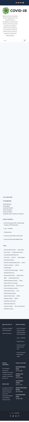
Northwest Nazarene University (10, 280)
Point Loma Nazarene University (11, 288)
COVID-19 (13, 257)
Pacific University (20, 285)
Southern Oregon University (10, 293)
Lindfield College (7, 267)
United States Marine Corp (9, 303)
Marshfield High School (9, 272)
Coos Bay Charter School (17, 252)
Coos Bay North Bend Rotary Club (11, 254)
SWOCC (16, 298)
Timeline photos (8, 232)
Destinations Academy (9, 260)
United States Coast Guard (9, 301)
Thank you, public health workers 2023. (13, 235)
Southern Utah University (9, 296)
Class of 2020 (7, 252)
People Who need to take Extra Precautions (13, 213)
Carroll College (20, 249)
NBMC (5, 278)
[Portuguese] (21, 3)
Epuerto (23, 262)
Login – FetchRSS (8, 228)
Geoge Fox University (8, 265)
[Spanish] (18, 3)
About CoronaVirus (7, 333)
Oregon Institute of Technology (10, 283)
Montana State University (9, 275)
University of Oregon (8, 306)
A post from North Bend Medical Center (13, 239)
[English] (16, 3)
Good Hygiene (6, 206)
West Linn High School (20, 306)
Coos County (6, 257)
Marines (21, 270)
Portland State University (9, 290)
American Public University (10, 249)
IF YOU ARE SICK (7, 201)
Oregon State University (9, 285)
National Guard (20, 275)
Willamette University (8, 308)
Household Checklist (8, 208)
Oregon (21, 280)
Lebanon (17, 265)
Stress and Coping (7, 210)
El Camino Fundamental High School (12, 262)
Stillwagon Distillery (8, 298)
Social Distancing (7, 204)
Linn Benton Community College (11, 270)
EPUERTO (17, 413)
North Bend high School (14, 278)
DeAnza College (21, 257)
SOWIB (18, 296)
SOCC (18, 290)
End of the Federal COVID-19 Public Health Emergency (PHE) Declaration (21, 331)
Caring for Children (7, 211)
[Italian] (23, 3)
